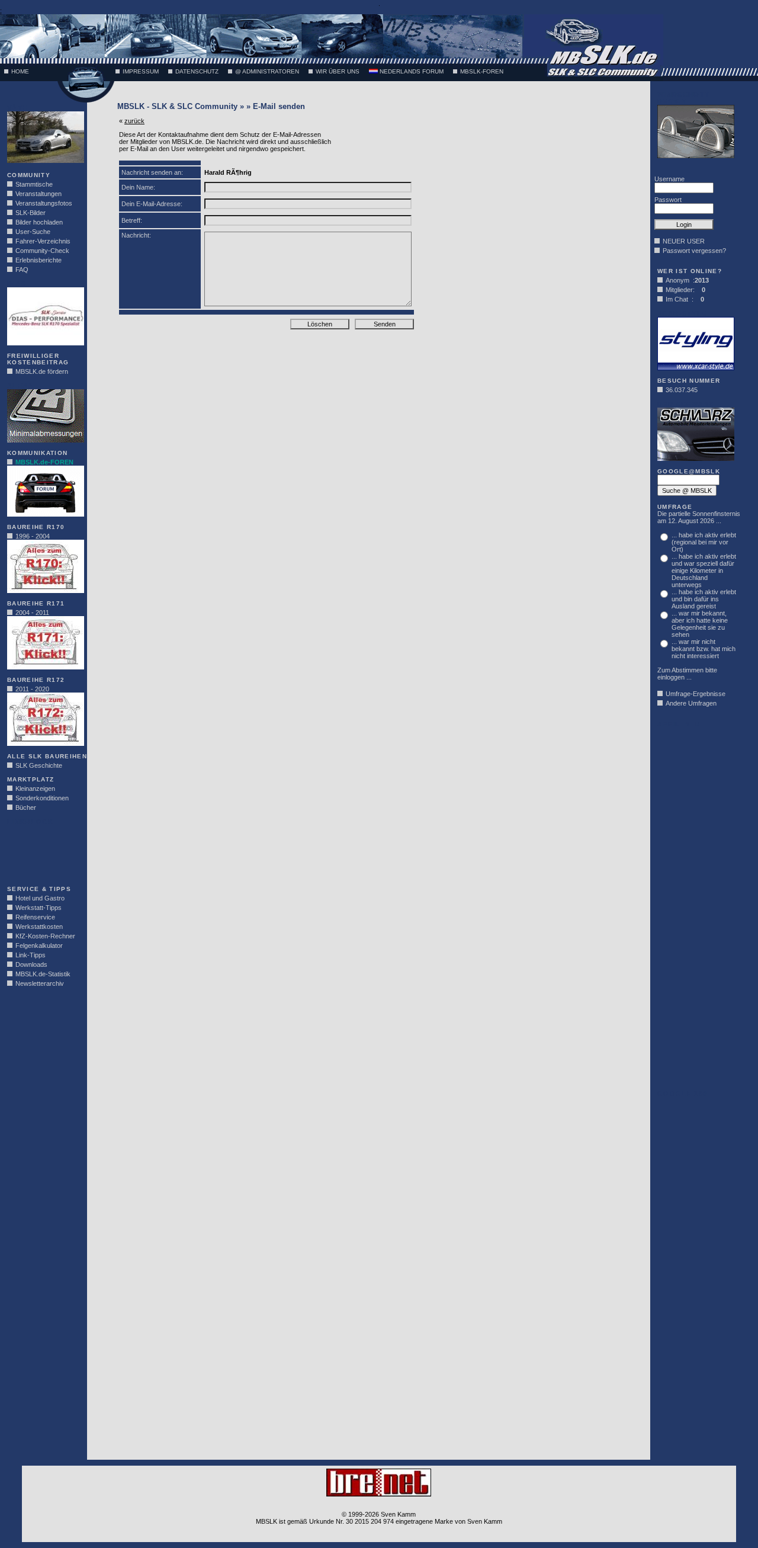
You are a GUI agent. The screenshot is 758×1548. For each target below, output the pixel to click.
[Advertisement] (42, 852)
